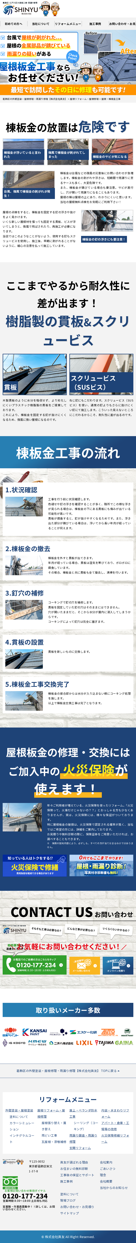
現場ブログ (68, 1200)
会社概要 (106, 1181)
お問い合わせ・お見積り (122, 26)
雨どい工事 (49, 1135)
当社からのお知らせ (114, 1187)
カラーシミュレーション (22, 1126)
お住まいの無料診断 (74, 1168)
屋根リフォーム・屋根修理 (51, 1113)
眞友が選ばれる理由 (74, 1162)
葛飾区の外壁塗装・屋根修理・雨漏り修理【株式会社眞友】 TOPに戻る (67, 1070)
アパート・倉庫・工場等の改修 (115, 1126)
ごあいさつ (107, 1168)
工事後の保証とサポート (77, 1175)
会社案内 (106, 1162)
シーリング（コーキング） (86, 1126)
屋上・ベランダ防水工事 (83, 1113)
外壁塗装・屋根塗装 (19, 1110)
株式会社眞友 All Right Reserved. (70, 1236)
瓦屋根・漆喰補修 (54, 1141)
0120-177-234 (25, 1195)
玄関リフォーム (80, 1148)
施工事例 (95, 24)
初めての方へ (13, 24)
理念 (103, 1175)
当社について (41, 24)
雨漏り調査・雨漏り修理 (83, 1138)
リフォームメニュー (68, 24)
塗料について (19, 1116)
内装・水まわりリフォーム (115, 1113)
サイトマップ (69, 1213)
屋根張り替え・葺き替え (54, 1126)
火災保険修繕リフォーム (115, 1138)
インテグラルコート (22, 1138)
